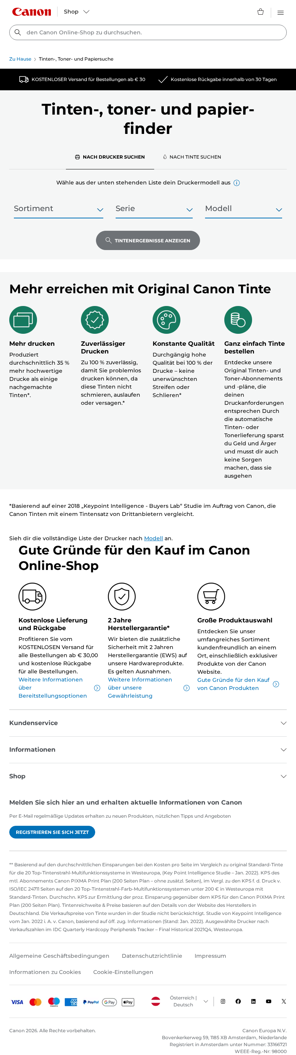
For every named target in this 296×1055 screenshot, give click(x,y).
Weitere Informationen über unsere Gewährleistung (140, 687)
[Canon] (31, 12)
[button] (237, 183)
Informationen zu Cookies (45, 972)
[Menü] (281, 11)
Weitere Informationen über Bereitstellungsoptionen (52, 687)
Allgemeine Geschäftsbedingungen (59, 955)
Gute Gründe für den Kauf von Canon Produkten (233, 683)
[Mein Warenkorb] (260, 11)
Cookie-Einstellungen (123, 972)
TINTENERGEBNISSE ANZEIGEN (152, 240)
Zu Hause (20, 59)
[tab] (110, 156)
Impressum (210, 955)
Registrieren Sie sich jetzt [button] (52, 832)
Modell (153, 538)
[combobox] (148, 32)
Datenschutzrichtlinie (152, 955)
